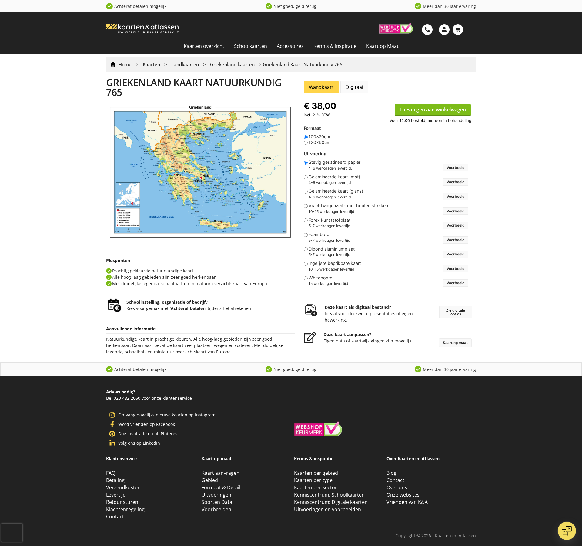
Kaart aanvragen (221, 520)
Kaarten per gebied (316, 520)
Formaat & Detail (221, 535)
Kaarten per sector (315, 535)
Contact (395, 528)
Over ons (396, 535)
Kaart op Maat (381, 46)
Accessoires (290, 46)
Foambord (319, 234)
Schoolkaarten (250, 46)
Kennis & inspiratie (334, 46)
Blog (391, 520)
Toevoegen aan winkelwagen (432, 109)
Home (125, 64)
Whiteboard (321, 278)
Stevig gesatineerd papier (334, 162)
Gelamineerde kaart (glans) (336, 191)
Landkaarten (185, 64)
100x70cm (319, 137)
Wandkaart (321, 87)
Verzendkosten (123, 535)
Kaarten (151, 64)
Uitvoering (315, 154)
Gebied (209, 528)
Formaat (312, 128)
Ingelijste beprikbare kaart (335, 263)
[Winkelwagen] (458, 29)
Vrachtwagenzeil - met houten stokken (348, 206)
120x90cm (320, 142)
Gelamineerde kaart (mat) (334, 177)
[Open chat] (567, 531)
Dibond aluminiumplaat (332, 249)
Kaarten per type (313, 528)
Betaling (115, 528)
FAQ (110, 520)
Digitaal (354, 87)
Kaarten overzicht (204, 46)
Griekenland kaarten (232, 64)
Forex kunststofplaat (329, 220)
